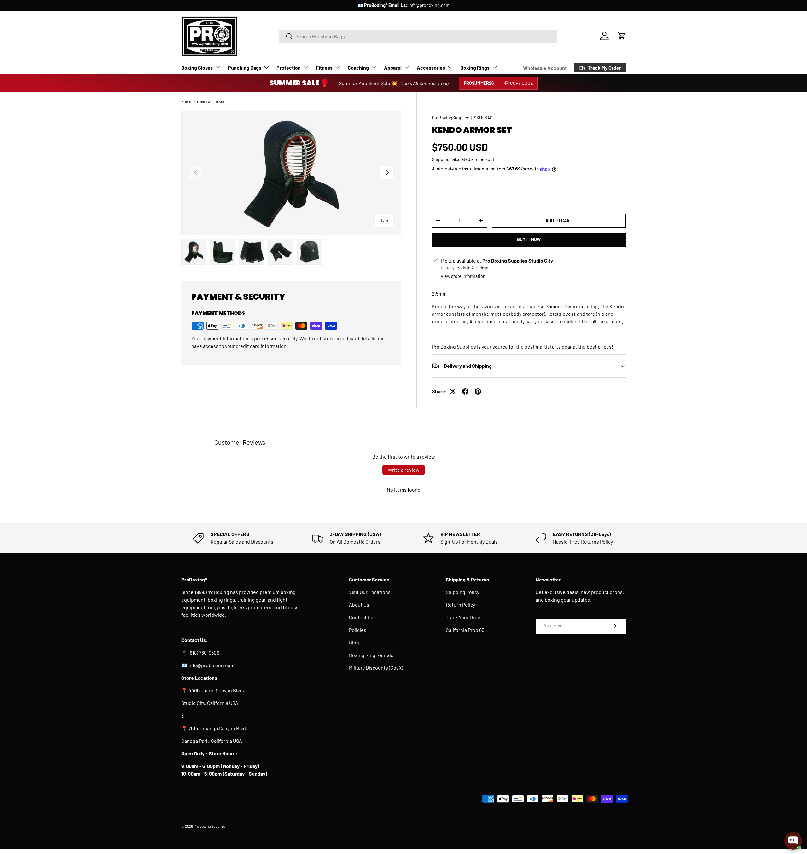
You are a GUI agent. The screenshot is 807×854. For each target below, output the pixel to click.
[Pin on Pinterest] (478, 391)
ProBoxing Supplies (209, 826)
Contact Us (361, 617)
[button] (622, 36)
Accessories (431, 68)
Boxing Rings (475, 68)
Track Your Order (464, 617)
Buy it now (529, 239)
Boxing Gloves (197, 68)
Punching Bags (244, 68)
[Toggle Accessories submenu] (450, 67)
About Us (359, 605)
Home (186, 101)
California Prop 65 (465, 630)
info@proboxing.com (429, 5)
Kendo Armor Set (210, 101)
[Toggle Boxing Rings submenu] (494, 67)
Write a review (404, 470)
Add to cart (558, 220)
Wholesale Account (545, 68)
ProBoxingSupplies (450, 117)
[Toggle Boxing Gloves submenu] (218, 67)
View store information (463, 276)
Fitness (324, 68)
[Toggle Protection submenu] (306, 67)
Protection (288, 68)
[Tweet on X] (452, 391)
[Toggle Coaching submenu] (374, 67)
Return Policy (460, 605)
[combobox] (418, 36)
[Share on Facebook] (465, 391)
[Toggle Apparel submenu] (406, 67)
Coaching (358, 68)
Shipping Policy (462, 592)
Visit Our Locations (370, 592)
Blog (354, 642)
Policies (357, 630)
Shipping (441, 159)
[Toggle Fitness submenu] (337, 67)
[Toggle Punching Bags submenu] (266, 67)
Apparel (393, 68)
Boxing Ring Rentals (371, 655)
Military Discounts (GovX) (376, 668)
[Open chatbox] (793, 841)
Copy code (521, 83)
